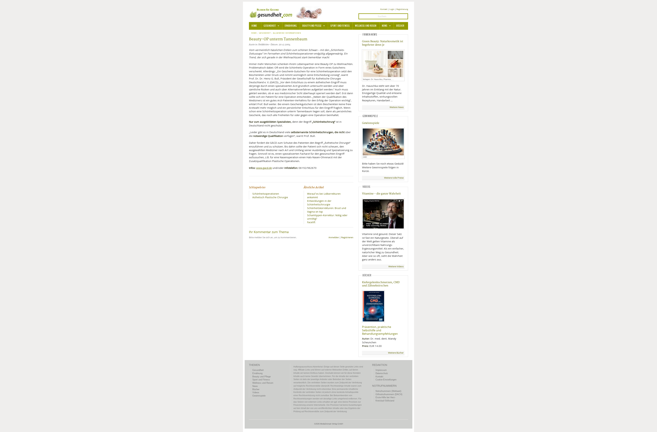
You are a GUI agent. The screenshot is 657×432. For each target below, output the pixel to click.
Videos (255, 392)
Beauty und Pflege (311, 25)
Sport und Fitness (340, 25)
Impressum (381, 370)
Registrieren (347, 237)
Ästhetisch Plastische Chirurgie (270, 197)
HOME (254, 25)
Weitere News (397, 107)
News (384, 25)
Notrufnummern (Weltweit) (388, 391)
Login (391, 9)
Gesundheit (270, 25)
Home (254, 33)
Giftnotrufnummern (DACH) (389, 394)
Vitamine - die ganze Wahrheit (381, 193)
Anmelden (333, 237)
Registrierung (402, 9)
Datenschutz (382, 373)
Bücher (400, 25)
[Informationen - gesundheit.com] (286, 13)
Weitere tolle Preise (394, 177)
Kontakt (383, 9)
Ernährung (291, 25)
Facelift (311, 222)
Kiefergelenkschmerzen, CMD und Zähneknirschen (381, 284)
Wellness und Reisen (365, 25)
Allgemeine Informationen (287, 33)
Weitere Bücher (396, 352)
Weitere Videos (396, 266)
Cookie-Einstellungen (386, 379)
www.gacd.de (264, 168)
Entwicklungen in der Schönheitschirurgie (319, 202)
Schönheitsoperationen (265, 193)
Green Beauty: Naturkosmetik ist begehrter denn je (382, 43)
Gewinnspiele (370, 123)
